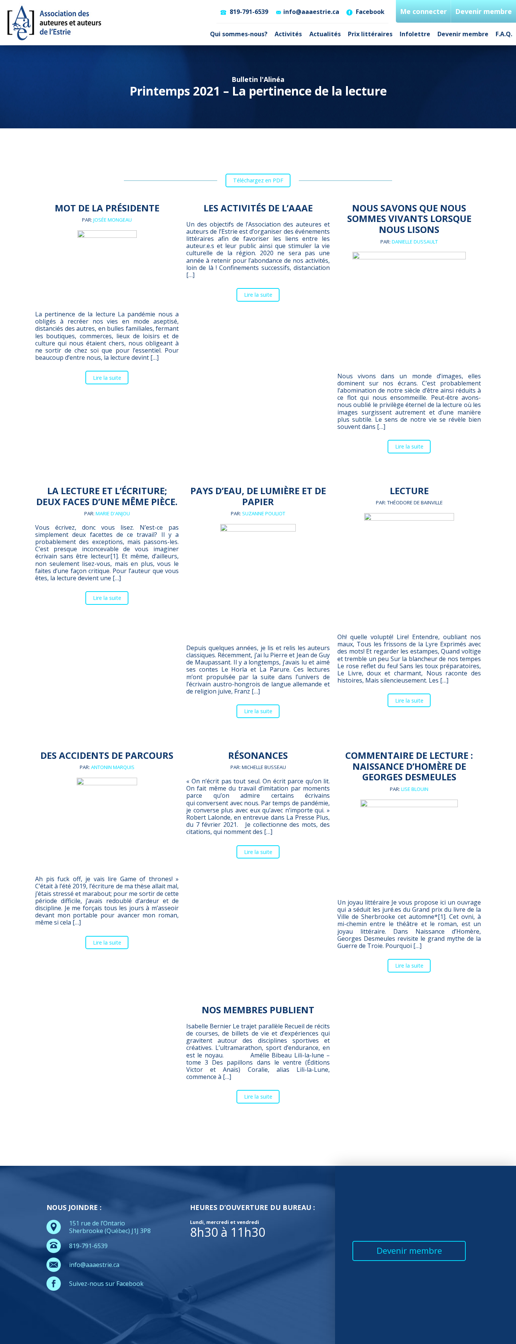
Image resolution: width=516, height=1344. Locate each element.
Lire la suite (107, 377)
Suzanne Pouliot (263, 513)
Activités (288, 34)
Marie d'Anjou (113, 513)
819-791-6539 (248, 12)
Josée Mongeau (112, 219)
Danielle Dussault (415, 241)
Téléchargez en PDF (258, 180)
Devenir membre (462, 34)
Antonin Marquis (112, 767)
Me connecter (423, 11)
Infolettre (415, 34)
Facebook (369, 12)
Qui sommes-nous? (238, 34)
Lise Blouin (414, 789)
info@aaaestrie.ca (311, 12)
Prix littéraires (370, 34)
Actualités (325, 34)
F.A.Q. (504, 34)
